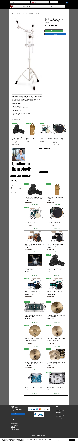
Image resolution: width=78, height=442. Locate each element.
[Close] (76, 440)
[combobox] (62, 181)
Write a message (42, 163)
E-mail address (42, 157)
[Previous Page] (39, 401)
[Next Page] (53, 401)
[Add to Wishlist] (65, 30)
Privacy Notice (39, 436)
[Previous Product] (10, 129)
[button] (54, 2)
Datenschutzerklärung (21, 440)
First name (41, 152)
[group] (39, 134)
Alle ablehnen (64, 440)
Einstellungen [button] (57, 440)
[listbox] (54, 2)
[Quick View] (59, 129)
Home (13, 13)
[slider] (11, 187)
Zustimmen (72, 440)
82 (50, 401)
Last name (56, 152)
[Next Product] (67, 129)
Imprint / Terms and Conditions (39, 435)
